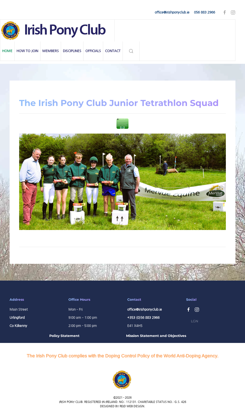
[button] (131, 51)
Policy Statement (64, 336)
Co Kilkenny (18, 325)
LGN (194, 321)
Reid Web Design (132, 406)
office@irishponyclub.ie (172, 12)
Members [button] (50, 51)
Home (7, 51)
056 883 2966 (204, 12)
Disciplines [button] (72, 51)
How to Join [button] (27, 51)
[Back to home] (57, 30)
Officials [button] (93, 51)
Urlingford (17, 317)
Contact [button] (113, 51)
